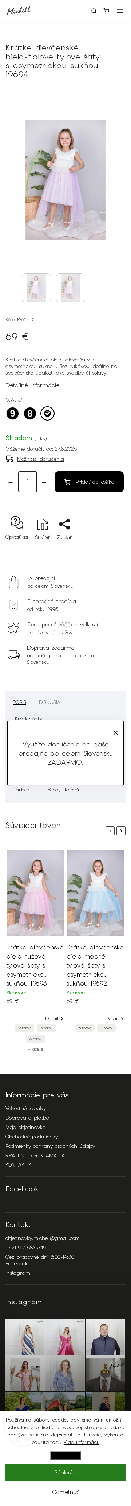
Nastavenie (65, 1455)
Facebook (16, 1263)
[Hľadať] (93, 10)
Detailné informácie (32, 385)
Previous (111, 831)
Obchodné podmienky (31, 1136)
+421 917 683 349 (25, 1247)
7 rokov (106, 1028)
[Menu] (120, 11)
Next (122, 831)
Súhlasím (65, 1472)
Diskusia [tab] (50, 702)
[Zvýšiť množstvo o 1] (44, 482)
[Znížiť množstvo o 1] (10, 482)
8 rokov (46, 1028)
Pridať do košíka (95, 482)
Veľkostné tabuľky (25, 1108)
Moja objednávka (25, 1127)
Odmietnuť (65, 1492)
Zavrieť (106, 550)
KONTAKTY (18, 1165)
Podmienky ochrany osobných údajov (50, 1146)
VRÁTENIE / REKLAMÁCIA (35, 1155)
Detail (51, 1018)
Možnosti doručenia (40, 459)
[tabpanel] (35, 950)
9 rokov (25, 1028)
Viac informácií (82, 1442)
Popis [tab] (19, 702)
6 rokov (35, 1039)
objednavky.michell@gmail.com (42, 1238)
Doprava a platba (27, 1117)
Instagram (17, 1273)
